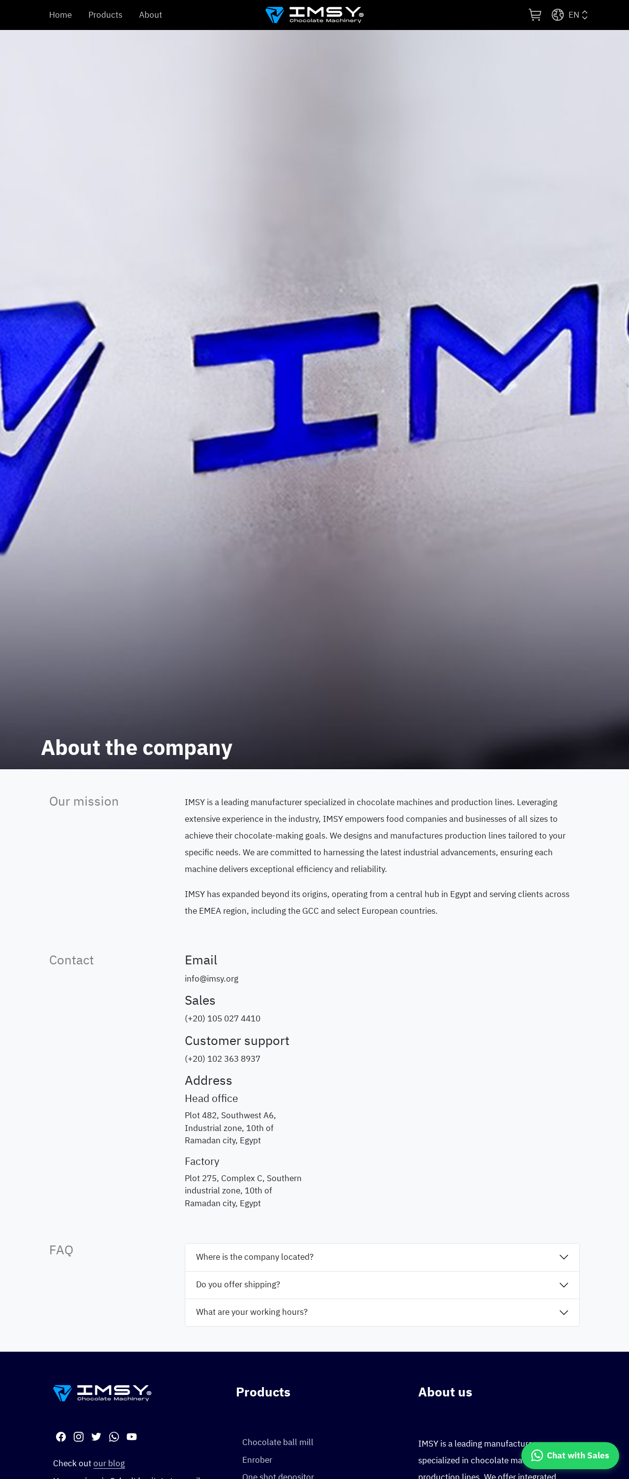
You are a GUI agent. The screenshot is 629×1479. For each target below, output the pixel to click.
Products (105, 15)
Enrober (257, 1460)
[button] (535, 15)
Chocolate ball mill (278, 1442)
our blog (109, 1463)
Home (60, 15)
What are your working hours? (252, 1312)
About (150, 15)
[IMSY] (314, 15)
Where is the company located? (255, 1257)
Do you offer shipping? (238, 1284)
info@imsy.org (211, 979)
